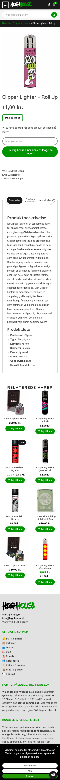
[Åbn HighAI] (53, 775)
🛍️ (8, 656)
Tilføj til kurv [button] (15, 428)
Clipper (20, 178)
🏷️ (14, 665)
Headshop (7, 23)
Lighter (27, 23)
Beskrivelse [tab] (14, 200)
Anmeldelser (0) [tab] (47, 200)
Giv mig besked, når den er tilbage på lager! (30, 151)
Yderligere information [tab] (30, 200)
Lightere (18, 23)
